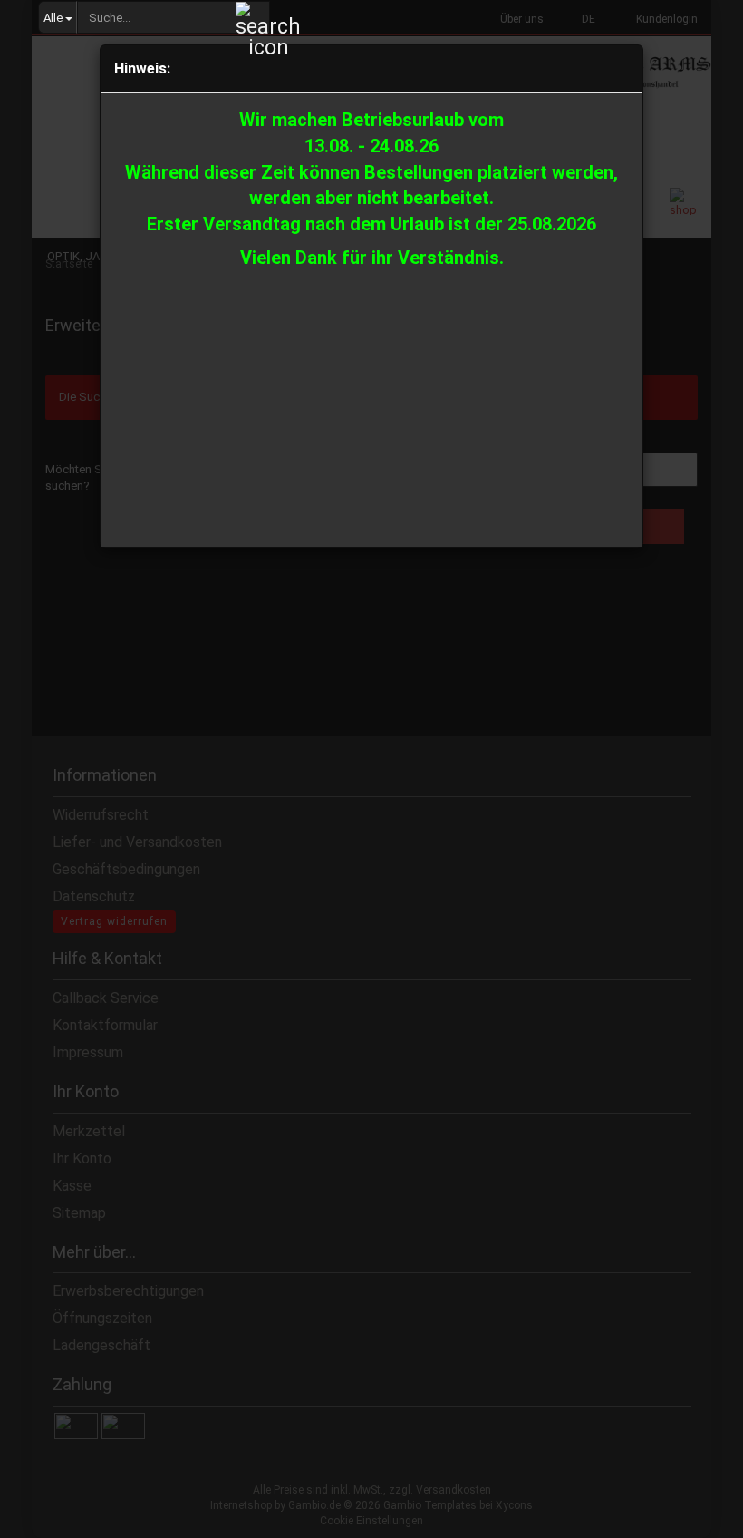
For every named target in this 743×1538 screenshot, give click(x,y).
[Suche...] (253, 18)
